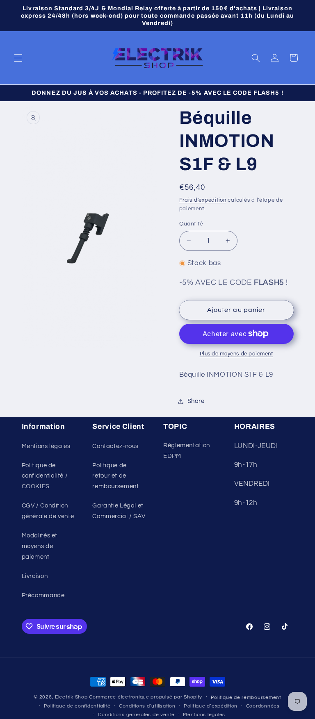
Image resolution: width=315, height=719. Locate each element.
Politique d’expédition (210, 706)
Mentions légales (46, 446)
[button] (18, 57)
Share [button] (196, 401)
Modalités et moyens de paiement (40, 546)
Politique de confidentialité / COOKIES (45, 476)
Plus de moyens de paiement (236, 354)
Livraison (35, 576)
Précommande (43, 595)
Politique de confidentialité (77, 706)
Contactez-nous (115, 446)
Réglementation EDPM (186, 450)
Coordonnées (263, 706)
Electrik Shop (71, 697)
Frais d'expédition (202, 200)
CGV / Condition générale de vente (48, 511)
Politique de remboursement (246, 697)
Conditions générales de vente (136, 714)
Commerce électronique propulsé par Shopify (145, 697)
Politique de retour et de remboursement (115, 476)
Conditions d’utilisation (147, 706)
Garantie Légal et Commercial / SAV (118, 511)
